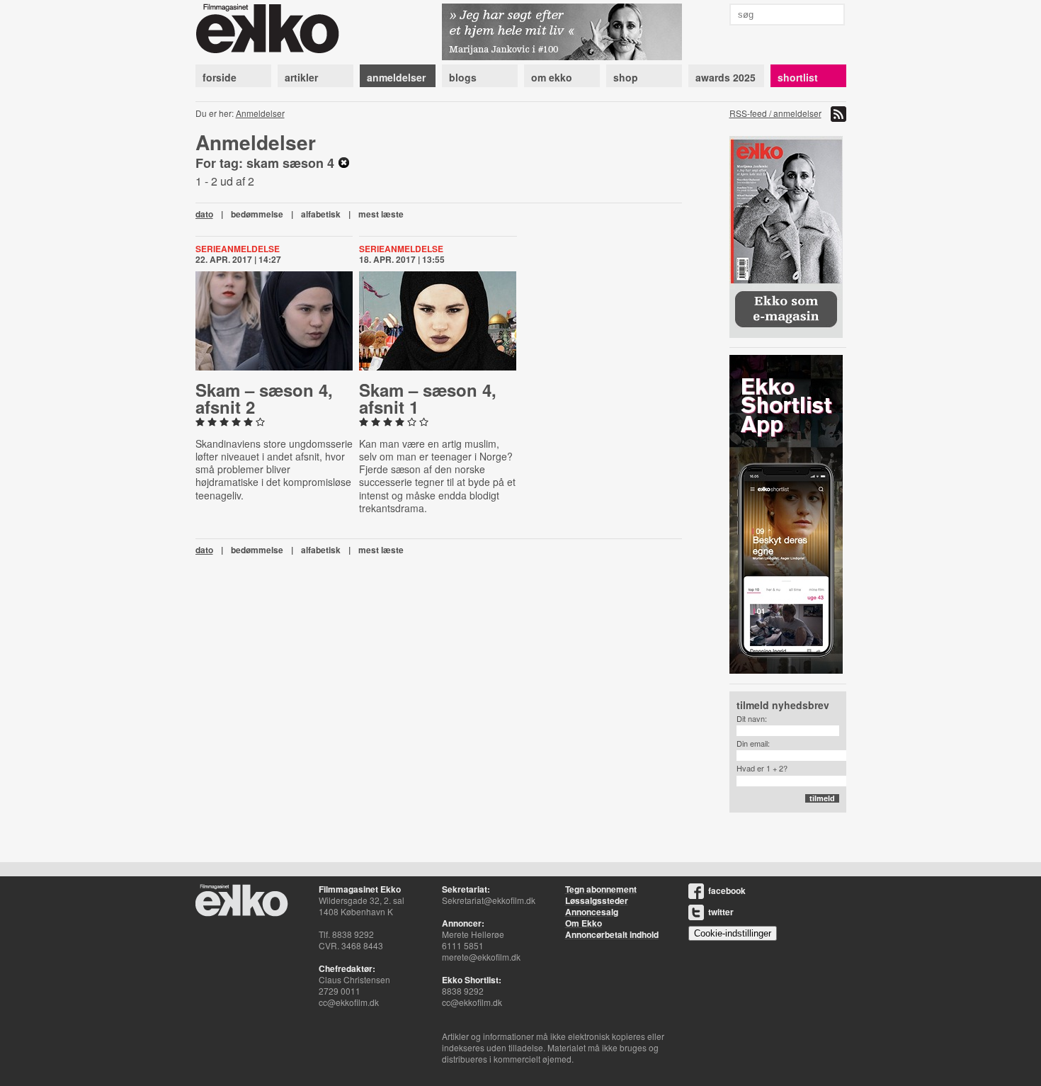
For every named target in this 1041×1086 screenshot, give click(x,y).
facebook (727, 890)
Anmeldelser (260, 113)
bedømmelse (257, 214)
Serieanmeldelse (237, 249)
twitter (721, 911)
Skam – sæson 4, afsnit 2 (264, 398)
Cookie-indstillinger (732, 933)
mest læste (381, 214)
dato (204, 214)
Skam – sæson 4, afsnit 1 (427, 398)
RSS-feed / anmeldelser (775, 113)
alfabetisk (321, 214)
